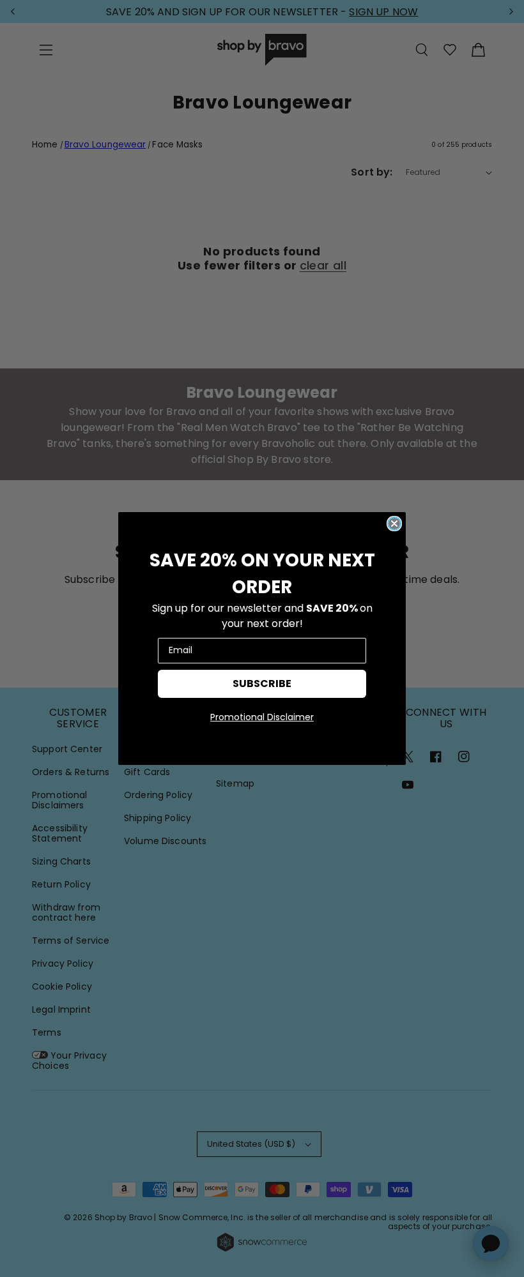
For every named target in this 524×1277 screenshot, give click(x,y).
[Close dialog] (394, 523)
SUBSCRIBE (262, 683)
